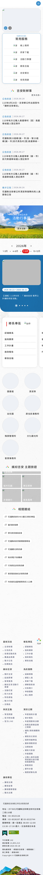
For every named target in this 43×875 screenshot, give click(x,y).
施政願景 (9, 339)
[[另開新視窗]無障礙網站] (14, 832)
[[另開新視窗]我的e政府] (4, 833)
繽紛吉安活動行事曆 (11, 685)
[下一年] (30, 245)
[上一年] (12, 245)
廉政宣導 (8, 786)
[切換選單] (38, 3)
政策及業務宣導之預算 (32, 725)
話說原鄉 (8, 677)
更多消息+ (36, 95)
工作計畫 (9, 345)
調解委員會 (30, 684)
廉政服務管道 (10, 789)
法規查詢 (29, 747)
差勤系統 (15, 852)
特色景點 (8, 697)
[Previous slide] (5, 28)
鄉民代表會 (30, 750)
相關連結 (30, 849)
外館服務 (29, 753)
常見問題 (8, 714)
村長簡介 (29, 688)
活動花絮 (8, 690)
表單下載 (29, 681)
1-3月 (5, 251)
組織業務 (29, 674)
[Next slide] (10, 28)
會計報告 (29, 718)
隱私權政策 (6, 849)
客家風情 (8, 681)
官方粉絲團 (9, 718)
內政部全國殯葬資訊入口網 (20, 581)
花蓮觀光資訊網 (15, 549)
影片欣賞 (8, 694)
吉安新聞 (8, 646)
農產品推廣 (9, 657)
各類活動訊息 (10, 653)
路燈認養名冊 (31, 772)
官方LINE (8, 721)
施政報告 (9, 351)
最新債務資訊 (31, 743)
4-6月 (15, 251)
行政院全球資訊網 (16, 565)
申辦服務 (29, 691)
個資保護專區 (31, 740)
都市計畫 (29, 769)
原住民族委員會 (15, 533)
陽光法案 (8, 792)
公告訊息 (8, 650)
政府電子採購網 (15, 557)
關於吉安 (8, 674)
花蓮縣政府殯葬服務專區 (19, 541)
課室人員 (29, 677)
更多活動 (21, 228)
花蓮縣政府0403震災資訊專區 (21, 516)
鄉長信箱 (9, 358)
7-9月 (25, 251)
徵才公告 (8, 660)
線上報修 (29, 695)
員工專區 (5, 852)
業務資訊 (29, 765)
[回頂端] (39, 641)
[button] (16, 305)
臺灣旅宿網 (13, 524)
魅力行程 (8, 701)
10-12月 (36, 251)
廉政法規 (8, 782)
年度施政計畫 (31, 714)
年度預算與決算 (32, 721)
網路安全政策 (19, 849)
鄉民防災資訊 (31, 736)
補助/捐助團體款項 (32, 731)
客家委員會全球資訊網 (18, 573)
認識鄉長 (9, 332)
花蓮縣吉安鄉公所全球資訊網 (12, 3)
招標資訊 (8, 664)
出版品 (7, 704)
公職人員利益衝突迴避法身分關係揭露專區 (32, 759)
